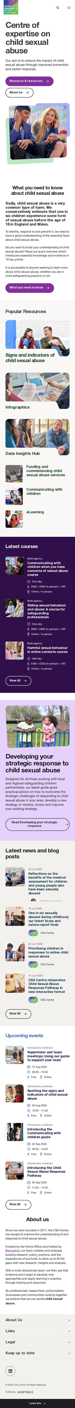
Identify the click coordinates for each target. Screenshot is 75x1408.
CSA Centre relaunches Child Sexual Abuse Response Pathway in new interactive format (37, 989)
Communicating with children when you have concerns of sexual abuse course (37, 575)
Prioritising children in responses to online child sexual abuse (37, 955)
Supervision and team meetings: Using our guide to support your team (37, 1062)
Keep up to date (20, 1353)
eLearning (37, 519)
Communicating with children (37, 496)
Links (10, 1331)
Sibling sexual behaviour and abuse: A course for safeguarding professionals (37, 617)
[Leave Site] (37, 1403)
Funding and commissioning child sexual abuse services (37, 473)
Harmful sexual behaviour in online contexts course (37, 656)
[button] (69, 7)
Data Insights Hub (37, 439)
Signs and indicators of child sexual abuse (37, 343)
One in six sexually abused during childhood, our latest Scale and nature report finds (37, 922)
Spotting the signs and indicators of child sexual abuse (37, 1101)
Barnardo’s (12, 1250)
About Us (14, 1320)
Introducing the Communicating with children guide (37, 1139)
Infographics (37, 393)
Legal (10, 1342)
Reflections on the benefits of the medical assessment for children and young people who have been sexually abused (37, 884)
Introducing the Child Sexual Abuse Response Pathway (37, 1178)
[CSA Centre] (11, 7)
